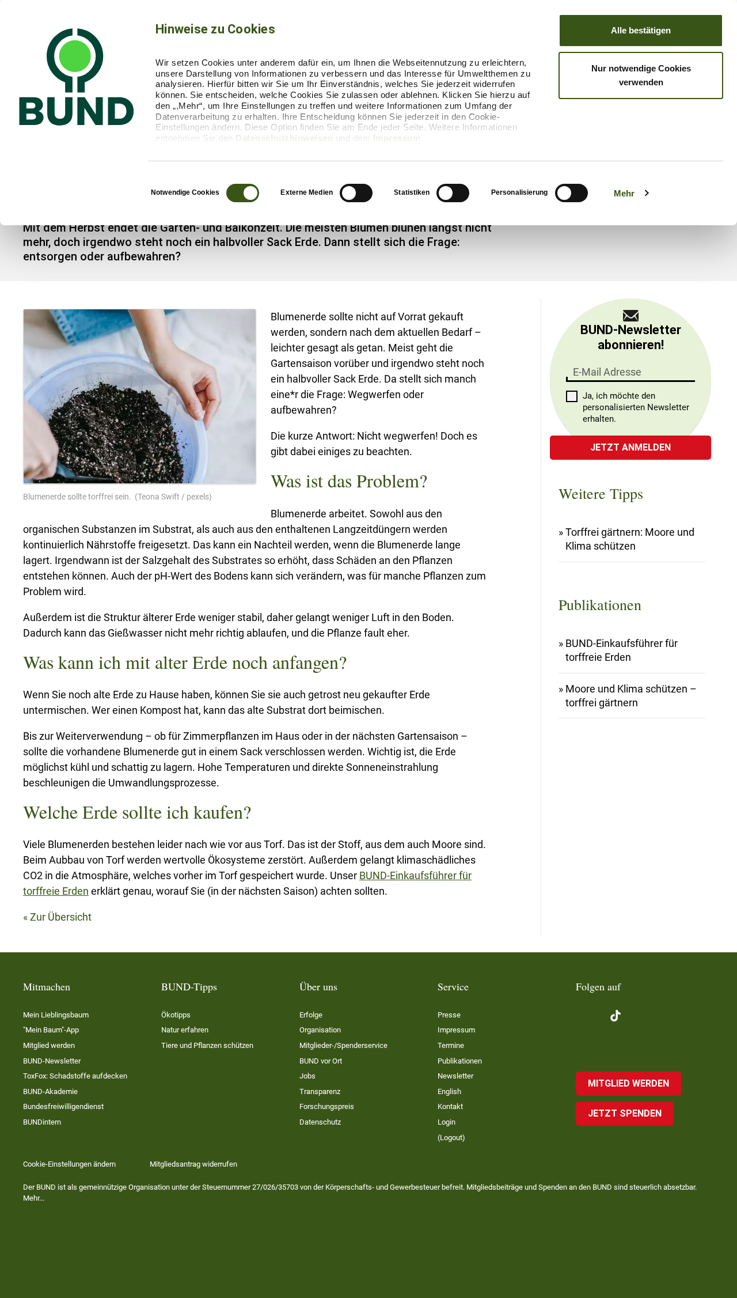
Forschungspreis (326, 1106)
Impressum (397, 138)
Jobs (307, 1076)
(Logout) (451, 1137)
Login (446, 1122)
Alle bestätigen (641, 30)
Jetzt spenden (625, 1113)
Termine (451, 1045)
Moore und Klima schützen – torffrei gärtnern (631, 696)
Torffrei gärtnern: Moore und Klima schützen (629, 539)
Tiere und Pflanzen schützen (207, 1045)
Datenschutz (320, 1122)
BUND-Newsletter (52, 1061)
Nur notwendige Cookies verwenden (641, 75)
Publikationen (460, 1061)
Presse (449, 1015)
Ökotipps (176, 1015)
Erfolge (310, 1015)
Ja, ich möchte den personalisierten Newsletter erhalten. (636, 407)
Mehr (624, 193)
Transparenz (319, 1091)
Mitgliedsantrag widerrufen (193, 1164)
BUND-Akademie (50, 1091)
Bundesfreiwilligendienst (63, 1106)
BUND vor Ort (320, 1061)
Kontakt (450, 1106)
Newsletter (455, 1076)
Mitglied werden (49, 1045)
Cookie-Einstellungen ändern (69, 1164)
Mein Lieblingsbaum (56, 1015)
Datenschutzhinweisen (284, 138)
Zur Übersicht (61, 917)
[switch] (356, 193)
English (449, 1091)
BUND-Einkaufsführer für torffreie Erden (621, 650)
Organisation (320, 1029)
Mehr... (33, 1198)
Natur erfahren (184, 1029)
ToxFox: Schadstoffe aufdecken (75, 1076)
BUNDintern (42, 1122)
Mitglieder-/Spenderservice (343, 1045)
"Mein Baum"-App (51, 1029)
